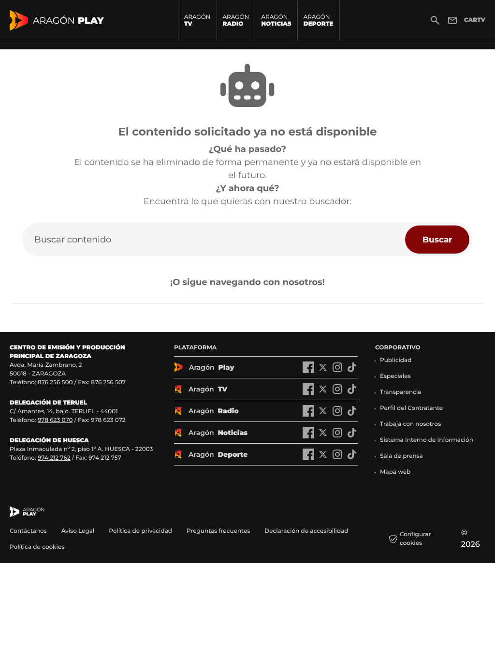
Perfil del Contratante (411, 408)
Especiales (395, 376)
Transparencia (401, 392)
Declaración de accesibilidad (306, 531)
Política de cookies (37, 547)
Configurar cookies (415, 539)
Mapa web (395, 472)
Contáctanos (28, 531)
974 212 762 (54, 458)
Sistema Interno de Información (426, 440)
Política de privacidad (140, 531)
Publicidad (395, 360)
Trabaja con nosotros (410, 424)
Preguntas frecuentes (218, 531)
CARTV (474, 20)
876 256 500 (55, 382)
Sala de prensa (401, 456)
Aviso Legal (78, 531)
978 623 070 (55, 420)
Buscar (437, 239)
